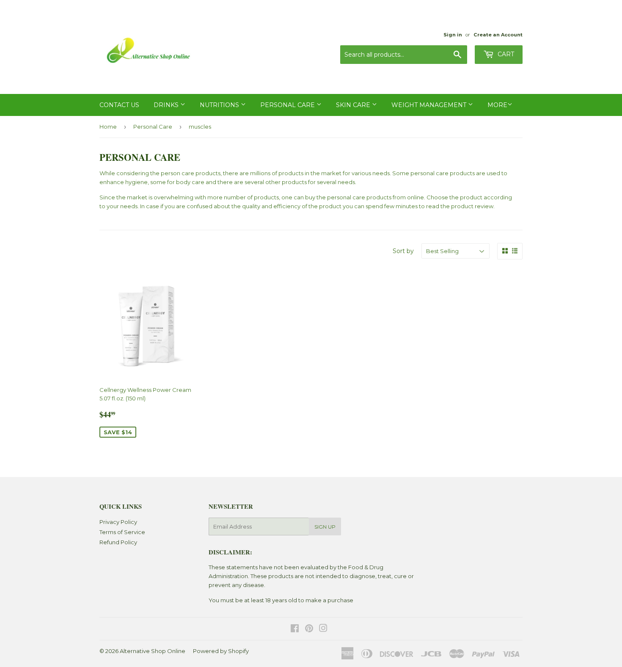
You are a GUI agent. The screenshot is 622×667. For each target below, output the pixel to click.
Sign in (452, 35)
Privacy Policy (118, 521)
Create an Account (498, 35)
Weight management (429, 105)
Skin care (354, 105)
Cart (505, 54)
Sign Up (325, 527)
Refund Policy (118, 542)
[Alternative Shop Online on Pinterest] (309, 629)
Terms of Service (122, 532)
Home (108, 126)
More (497, 105)
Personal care (288, 105)
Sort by (403, 251)
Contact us (119, 105)
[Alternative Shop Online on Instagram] (323, 629)
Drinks (167, 105)
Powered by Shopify (221, 651)
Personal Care (152, 126)
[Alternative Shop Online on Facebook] (294, 629)
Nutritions (220, 105)
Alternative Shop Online (152, 651)
